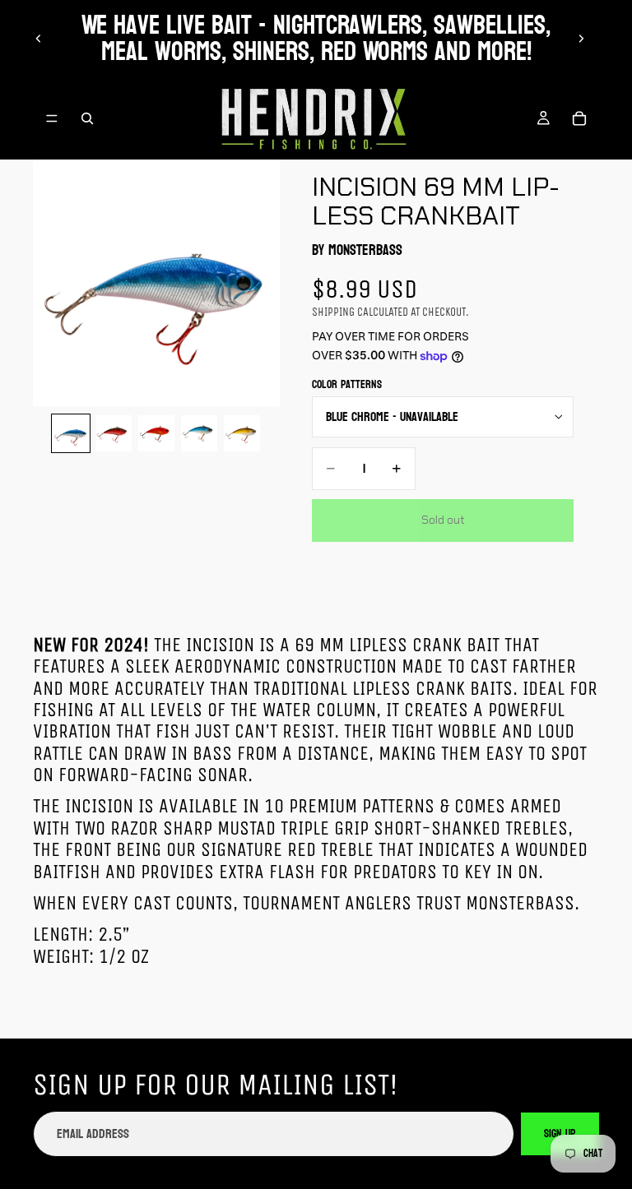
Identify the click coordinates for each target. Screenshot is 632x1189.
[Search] (87, 118)
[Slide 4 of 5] (199, 433)
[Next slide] (581, 39)
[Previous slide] (39, 39)
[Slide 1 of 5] (71, 433)
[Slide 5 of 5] (242, 433)
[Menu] (52, 118)
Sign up (560, 1133)
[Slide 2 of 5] (113, 433)
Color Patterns (347, 384)
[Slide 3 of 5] (156, 433)
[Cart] (579, 118)
